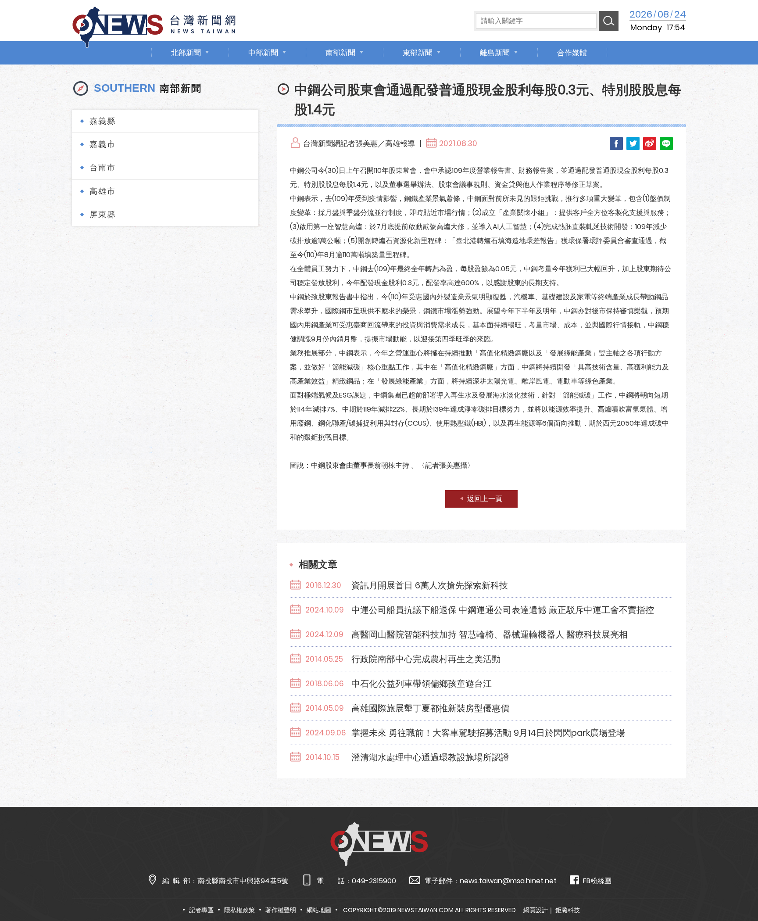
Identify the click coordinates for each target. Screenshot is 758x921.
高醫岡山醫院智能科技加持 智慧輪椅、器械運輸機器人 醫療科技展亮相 (489, 634)
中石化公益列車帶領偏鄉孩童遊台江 (421, 683)
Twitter (633, 143)
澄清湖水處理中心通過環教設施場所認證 (430, 757)
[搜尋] (609, 21)
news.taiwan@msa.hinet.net (508, 881)
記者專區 (201, 910)
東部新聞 (418, 52)
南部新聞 (340, 52)
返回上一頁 (484, 499)
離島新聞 (495, 52)
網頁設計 (535, 910)
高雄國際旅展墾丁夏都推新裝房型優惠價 (430, 708)
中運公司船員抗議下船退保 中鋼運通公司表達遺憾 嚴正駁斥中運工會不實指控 (502, 610)
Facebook (616, 143)
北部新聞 (186, 52)
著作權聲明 (280, 910)
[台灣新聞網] (154, 25)
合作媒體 (572, 52)
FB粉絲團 (597, 881)
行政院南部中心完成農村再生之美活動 (426, 659)
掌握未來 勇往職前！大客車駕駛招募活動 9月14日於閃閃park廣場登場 (488, 733)
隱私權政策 (239, 910)
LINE (666, 143)
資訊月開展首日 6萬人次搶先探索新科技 (429, 585)
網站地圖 (319, 910)
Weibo (649, 143)
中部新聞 (263, 52)
